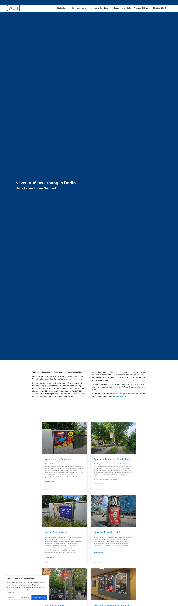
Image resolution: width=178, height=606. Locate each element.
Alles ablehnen (25, 597)
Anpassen (12, 597)
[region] (26, 588)
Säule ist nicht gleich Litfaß (107, 532)
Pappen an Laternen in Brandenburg (112, 459)
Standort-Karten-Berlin (122, 8)
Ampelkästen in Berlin (56, 532)
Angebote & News (141, 8)
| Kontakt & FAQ (159, 8)
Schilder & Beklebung (99, 8)
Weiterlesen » (50, 482)
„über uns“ (141, 387)
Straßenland (61, 8)
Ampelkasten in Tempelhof (58, 459)
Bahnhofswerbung (79, 8)
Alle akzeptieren (39, 597)
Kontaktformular (120, 396)
